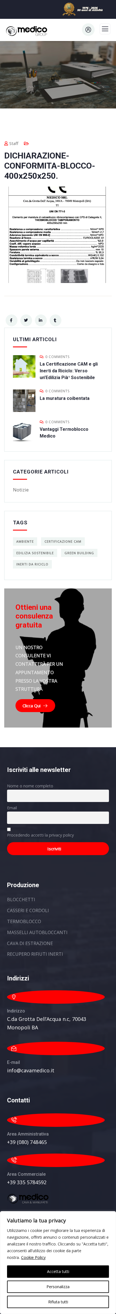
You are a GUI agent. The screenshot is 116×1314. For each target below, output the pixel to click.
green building (79, 553)
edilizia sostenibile (35, 553)
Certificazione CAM (62, 541)
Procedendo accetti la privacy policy (40, 835)
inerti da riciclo (32, 564)
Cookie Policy (33, 1257)
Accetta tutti (58, 1271)
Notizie (21, 489)
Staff (13, 143)
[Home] (28, 1198)
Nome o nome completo (30, 786)
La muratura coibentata (65, 398)
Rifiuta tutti (58, 1301)
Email (12, 807)
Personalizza (58, 1286)
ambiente (25, 541)
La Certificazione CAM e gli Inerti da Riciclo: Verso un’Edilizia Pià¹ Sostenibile (69, 370)
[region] (58, 1262)
